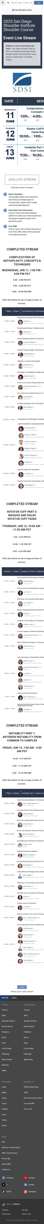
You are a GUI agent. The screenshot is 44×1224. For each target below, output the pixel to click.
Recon (4, 1037)
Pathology (5, 1054)
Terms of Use (26, 1214)
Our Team (25, 1210)
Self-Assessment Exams (33, 1098)
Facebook (10, 1178)
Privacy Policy (6, 1214)
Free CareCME (29, 1103)
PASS (26, 1092)
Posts (4, 1114)
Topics (4, 1103)
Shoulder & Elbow (8, 1021)
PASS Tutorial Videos (9, 1153)
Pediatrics (5, 1032)
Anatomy (5, 1065)
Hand (4, 1043)
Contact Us (6, 1170)
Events (4, 1125)
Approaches (28, 1059)
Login (39, 3)
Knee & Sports (7, 1026)
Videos (4, 1120)
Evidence (5, 1109)
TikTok (8, 1192)
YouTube (31, 1178)
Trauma (4, 1010)
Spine (4, 1015)
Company (5, 1210)
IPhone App (6, 1158)
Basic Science (7, 1059)
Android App (6, 1164)
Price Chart (28, 1109)
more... (4, 1070)
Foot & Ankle (6, 1048)
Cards (4, 1087)
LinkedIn (31, 1185)
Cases (4, 1098)
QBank (4, 1092)
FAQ (3, 1142)
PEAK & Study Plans (31, 1087)
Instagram (32, 1192)
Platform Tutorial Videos (11, 1147)
